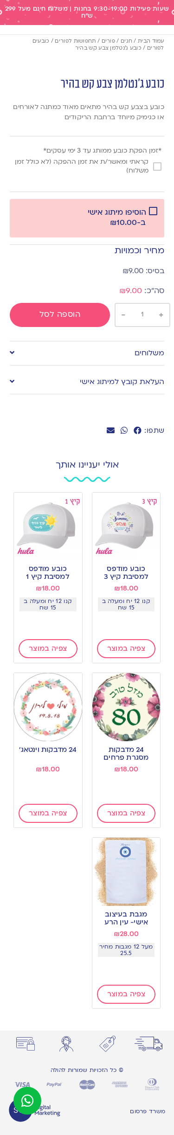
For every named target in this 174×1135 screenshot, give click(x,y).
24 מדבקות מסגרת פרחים (125, 753)
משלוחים (149, 353)
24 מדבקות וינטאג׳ (47, 749)
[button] (137, 430)
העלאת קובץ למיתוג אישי (122, 382)
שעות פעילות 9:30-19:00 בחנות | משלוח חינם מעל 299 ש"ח (87, 12)
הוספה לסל (60, 314)
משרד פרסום (147, 1111)
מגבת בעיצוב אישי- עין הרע (126, 918)
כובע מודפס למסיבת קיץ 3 (126, 572)
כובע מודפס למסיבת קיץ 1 (47, 572)
